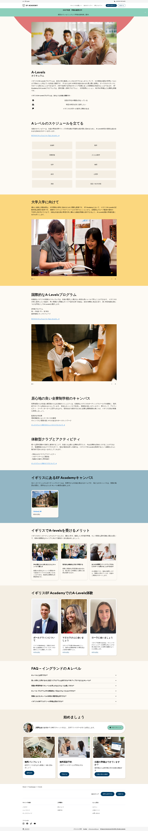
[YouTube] (35, 823)
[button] (145, 12)
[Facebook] (27, 823)
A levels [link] (40, 787)
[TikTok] (31, 823)
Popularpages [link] (32, 787)
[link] (30, 5)
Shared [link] (24, 787)
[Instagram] (23, 823)
